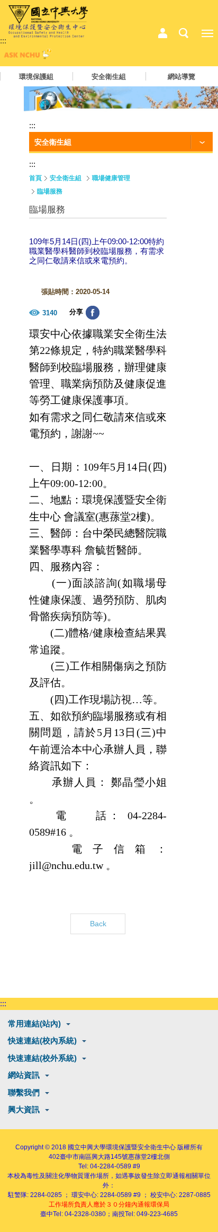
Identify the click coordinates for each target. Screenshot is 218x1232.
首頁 (35, 178)
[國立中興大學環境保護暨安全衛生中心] (48, 21)
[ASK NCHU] (26, 56)
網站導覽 (181, 77)
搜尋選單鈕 (183, 33)
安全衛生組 (109, 77)
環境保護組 (36, 77)
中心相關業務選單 (162, 33)
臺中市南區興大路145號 (94, 1156)
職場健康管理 (111, 178)
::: (3, 40)
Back (98, 923)
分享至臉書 (92, 313)
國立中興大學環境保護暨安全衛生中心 (122, 1147)
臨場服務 (49, 191)
